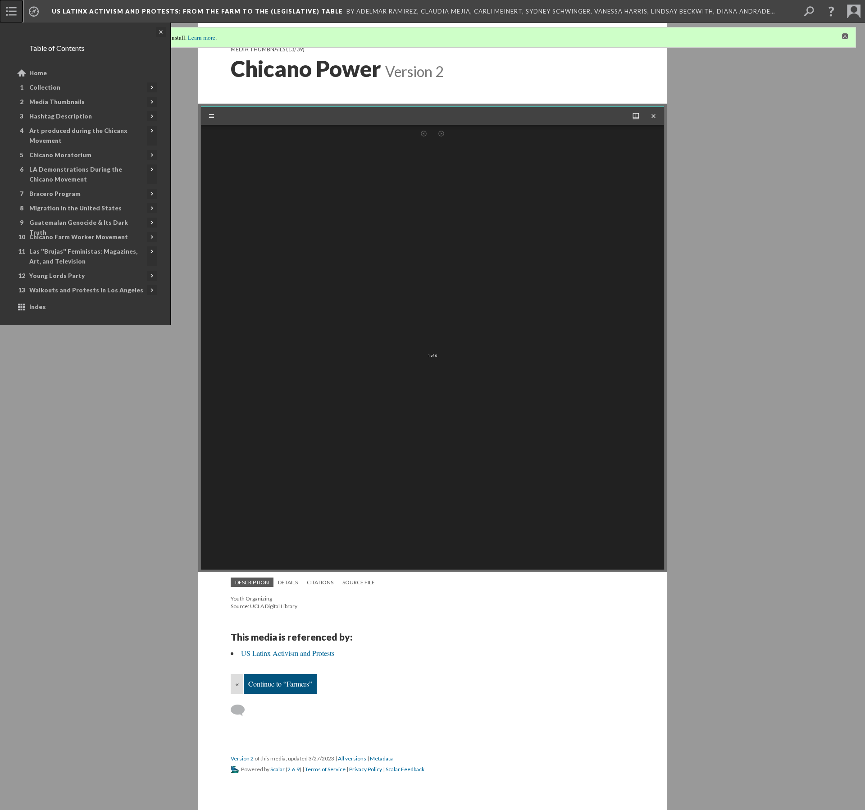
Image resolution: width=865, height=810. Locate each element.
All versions (352, 758)
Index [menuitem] (37, 306)
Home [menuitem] (38, 73)
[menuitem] (11, 11)
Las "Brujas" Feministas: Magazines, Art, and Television (83, 256)
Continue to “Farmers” (280, 683)
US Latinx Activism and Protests (197, 11)
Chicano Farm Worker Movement (78, 237)
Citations (320, 582)
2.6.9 (293, 769)
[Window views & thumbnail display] (636, 118)
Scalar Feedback (405, 769)
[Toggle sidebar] (211, 118)
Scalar (277, 769)
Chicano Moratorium (60, 155)
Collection (44, 87)
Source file (358, 582)
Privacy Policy (365, 769)
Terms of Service (325, 769)
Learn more (201, 37)
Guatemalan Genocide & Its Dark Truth (78, 227)
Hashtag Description (60, 116)
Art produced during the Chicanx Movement (78, 135)
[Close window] (653, 118)
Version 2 (242, 758)
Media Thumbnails (57, 101)
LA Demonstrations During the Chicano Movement (75, 174)
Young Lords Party (57, 275)
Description (252, 582)
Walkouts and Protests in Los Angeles (86, 290)
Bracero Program (55, 193)
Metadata (381, 758)
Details (288, 582)
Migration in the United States (75, 208)
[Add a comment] (242, 710)
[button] (831, 11)
